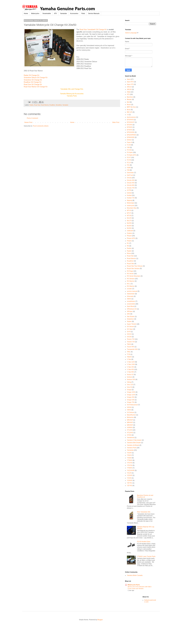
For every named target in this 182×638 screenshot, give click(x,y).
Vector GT (130, 374)
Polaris (129, 241)
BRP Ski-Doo (131, 107)
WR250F (130, 420)
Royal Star (130, 263)
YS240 (129, 453)
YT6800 (129, 468)
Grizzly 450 (130, 180)
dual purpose (131, 117)
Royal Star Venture (133, 268)
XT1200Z (130, 432)
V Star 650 (130, 369)
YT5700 (129, 463)
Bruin (128, 109)
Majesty (129, 200)
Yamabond (130, 437)
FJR (128, 147)
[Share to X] (38, 102)
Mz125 (129, 218)
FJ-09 (129, 145)
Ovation (129, 233)
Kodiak (129, 195)
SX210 (129, 334)
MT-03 (129, 210)
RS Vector (130, 273)
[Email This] (33, 102)
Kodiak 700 (131, 198)
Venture (129, 377)
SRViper (130, 311)
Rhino (129, 253)
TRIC (128, 352)
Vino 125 (130, 384)
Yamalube (63, 13)
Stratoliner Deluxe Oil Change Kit (35, 77)
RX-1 (128, 284)
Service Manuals (93, 13)
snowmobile (131, 304)
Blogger (100, 620)
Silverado (130, 296)
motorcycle (130, 205)
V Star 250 (130, 367)
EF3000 (129, 130)
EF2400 (129, 125)
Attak (128, 92)
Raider (31, 105)
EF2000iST (130, 122)
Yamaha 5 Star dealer (134, 440)
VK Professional (132, 405)
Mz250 (129, 223)
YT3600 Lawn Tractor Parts (146, 556)
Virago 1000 (131, 392)
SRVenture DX (132, 309)
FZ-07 (129, 157)
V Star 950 (130, 372)
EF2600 (129, 127)
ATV (55, 13)
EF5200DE (130, 132)
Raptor (129, 251)
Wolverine (130, 417)
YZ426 (129, 478)
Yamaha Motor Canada (135, 575)
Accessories (74, 13)
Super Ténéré (131, 324)
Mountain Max (131, 208)
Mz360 (129, 228)
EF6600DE (130, 137)
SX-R (128, 331)
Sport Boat (130, 306)
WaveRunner (131, 415)
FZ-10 (129, 162)
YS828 (129, 458)
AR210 (129, 87)
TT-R (128, 354)
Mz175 (129, 220)
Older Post (115, 122)
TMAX (129, 344)
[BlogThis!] (35, 102)
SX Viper (130, 329)
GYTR (129, 190)
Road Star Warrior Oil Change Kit (35, 87)
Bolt (128, 102)
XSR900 (130, 427)
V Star (129, 359)
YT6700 (129, 465)
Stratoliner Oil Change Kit (33, 80)
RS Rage (130, 271)
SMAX (129, 299)
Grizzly (129, 178)
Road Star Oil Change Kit (33, 84)
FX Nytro (130, 152)
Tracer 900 (130, 347)
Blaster (129, 99)
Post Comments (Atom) (40, 126)
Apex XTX (130, 84)
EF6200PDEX (131, 135)
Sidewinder (131, 294)
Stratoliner (59, 105)
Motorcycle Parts (134, 585)
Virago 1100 (131, 395)
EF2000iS (130, 120)
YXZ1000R (130, 470)
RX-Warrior (130, 286)
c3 (128, 114)
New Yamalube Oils (143, 512)
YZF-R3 (129, 485)
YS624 (129, 455)
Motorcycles (35, 13)
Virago (129, 390)
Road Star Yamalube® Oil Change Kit (93, 29)
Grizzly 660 (130, 185)
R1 (128, 243)
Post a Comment (32, 118)
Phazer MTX (131, 238)
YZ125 (129, 473)
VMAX (129, 410)
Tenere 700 (131, 339)
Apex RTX (130, 82)
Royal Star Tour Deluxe (135, 266)
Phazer (129, 236)
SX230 (129, 337)
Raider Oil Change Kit (31, 75)
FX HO (129, 150)
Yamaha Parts (131, 448)
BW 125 (129, 112)
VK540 (129, 407)
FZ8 (128, 170)
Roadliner (52, 105)
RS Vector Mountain (133, 276)
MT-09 (129, 215)
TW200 (129, 357)
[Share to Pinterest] (42, 102)
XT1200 (129, 430)
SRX (128, 314)
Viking (129, 382)
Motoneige (130, 203)
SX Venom (130, 326)
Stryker (129, 321)
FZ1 (128, 165)
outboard (130, 231)
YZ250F (129, 475)
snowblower (131, 301)
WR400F (130, 422)
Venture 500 (131, 379)
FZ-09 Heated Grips (143, 541)
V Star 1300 (131, 364)
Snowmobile (46, 13)
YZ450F (129, 480)
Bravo (129, 104)
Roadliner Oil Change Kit (32, 82)
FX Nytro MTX (131, 155)
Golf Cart (130, 175)
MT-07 (129, 213)
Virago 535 (130, 400)
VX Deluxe (130, 412)
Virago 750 (130, 402)
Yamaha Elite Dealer (134, 442)
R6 (128, 246)
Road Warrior (45, 105)
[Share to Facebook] (40, 102)
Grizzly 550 (130, 183)
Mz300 (129, 226)
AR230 (129, 89)
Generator (130, 172)
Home (26, 13)
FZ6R (129, 168)
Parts (83, 13)
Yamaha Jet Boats (133, 445)
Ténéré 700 (131, 342)
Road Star (37, 105)
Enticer (129, 140)
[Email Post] (29, 102)
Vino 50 (129, 387)
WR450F (130, 425)
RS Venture (131, 279)
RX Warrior (130, 281)
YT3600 (129, 460)
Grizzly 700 (130, 188)
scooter (129, 289)
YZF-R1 (129, 483)
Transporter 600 (132, 349)
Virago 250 (130, 397)
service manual (132, 291)
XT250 (129, 435)
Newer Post (28, 122)
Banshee (130, 97)
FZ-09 (129, 160)
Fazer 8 (129, 142)
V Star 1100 (131, 362)
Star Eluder (130, 316)
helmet (129, 193)
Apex (128, 79)
